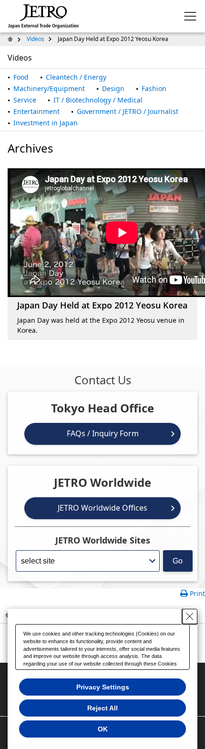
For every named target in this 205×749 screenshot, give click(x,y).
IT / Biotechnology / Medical (98, 99)
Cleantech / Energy (76, 77)
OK (103, 729)
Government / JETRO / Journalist (127, 111)
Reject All (102, 708)
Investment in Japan (45, 122)
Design (113, 88)
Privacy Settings (102, 687)
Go (178, 561)
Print (197, 593)
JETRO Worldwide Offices (102, 508)
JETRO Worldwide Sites (102, 540)
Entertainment (36, 111)
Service (24, 99)
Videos (35, 39)
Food (21, 77)
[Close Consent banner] (189, 616)
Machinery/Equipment (49, 88)
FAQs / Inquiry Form (103, 433)
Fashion (154, 88)
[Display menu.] (190, 16)
